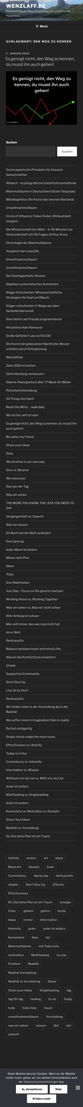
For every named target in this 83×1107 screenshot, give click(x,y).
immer (28, 920)
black (59, 858)
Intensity (14, 928)
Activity (13, 858)
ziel (68, 1025)
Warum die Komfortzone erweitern (31, 657)
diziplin (13, 884)
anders (31, 858)
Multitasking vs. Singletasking (27, 795)
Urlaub (11, 665)
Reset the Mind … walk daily (25, 407)
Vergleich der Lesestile (22, 251)
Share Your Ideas (18, 819)
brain (50, 867)
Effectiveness (18, 893)
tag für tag (15, 999)
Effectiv (58, 884)
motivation (16, 955)
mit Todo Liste (49, 946)
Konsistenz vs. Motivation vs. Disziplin (33, 811)
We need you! (15, 478)
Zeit (56, 1025)
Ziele (9, 453)
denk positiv (64, 876)
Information (48, 920)
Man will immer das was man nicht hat (33, 624)
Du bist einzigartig (19, 728)
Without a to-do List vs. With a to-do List (34, 778)
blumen (34, 867)
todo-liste (29, 1008)
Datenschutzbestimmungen (41, 1081)
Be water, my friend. (20, 437)
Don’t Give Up (15, 682)
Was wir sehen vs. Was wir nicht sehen (33, 607)
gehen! (28, 911)
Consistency (17, 876)
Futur (12, 911)
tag (68, 990)
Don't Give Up (35, 884)
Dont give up (15, 541)
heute (61, 911)
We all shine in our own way (25, 462)
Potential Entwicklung (21, 390)
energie (65, 902)
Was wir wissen (17, 525)
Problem (14, 964)
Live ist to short (17, 690)
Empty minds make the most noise (30, 737)
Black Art (14, 867)
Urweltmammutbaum (21, 208)
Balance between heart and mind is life (33, 649)
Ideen (10, 566)
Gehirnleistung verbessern (25, 374)
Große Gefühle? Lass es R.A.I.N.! (28, 336)
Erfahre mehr (42, 1098)
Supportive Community (22, 674)
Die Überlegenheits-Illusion (25, 276)
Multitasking (40, 955)
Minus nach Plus (17, 558)
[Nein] (78, 1088)
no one (61, 955)
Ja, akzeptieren (32, 1089)
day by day (41, 876)
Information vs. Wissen (22, 770)
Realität (33, 964)
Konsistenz (16, 937)
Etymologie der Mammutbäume (28, 243)
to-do (52, 999)
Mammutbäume (19, 946)
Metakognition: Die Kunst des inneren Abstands (40, 199)
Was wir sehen (16, 495)
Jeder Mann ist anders (21, 549)
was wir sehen (18, 1025)
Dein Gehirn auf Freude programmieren (34, 319)
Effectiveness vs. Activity (24, 745)
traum (48, 1008)
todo (11, 1008)
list (48, 937)
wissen (41, 1025)
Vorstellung (54, 1016)
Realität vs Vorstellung (24, 981)
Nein (58, 1089)
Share (52, 981)
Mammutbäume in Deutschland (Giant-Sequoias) (40, 191)
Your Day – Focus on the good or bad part (34, 591)
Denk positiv (15, 640)
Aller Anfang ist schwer (22, 616)
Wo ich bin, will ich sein (22, 415)
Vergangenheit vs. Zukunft (25, 516)
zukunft (13, 1034)
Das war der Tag (17, 486)
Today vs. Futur (16, 753)
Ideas (12, 920)
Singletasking (49, 990)
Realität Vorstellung (22, 973)
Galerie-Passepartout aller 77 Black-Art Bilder (38, 382)
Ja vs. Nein (13, 632)
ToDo (9, 574)
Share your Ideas (18, 445)
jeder (32, 928)
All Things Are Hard (20, 399)
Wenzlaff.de (26, 6)
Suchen (11, 142)
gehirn (45, 911)
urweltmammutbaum (23, 1016)
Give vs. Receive (17, 470)
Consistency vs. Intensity (24, 762)
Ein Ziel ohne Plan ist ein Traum (28, 836)
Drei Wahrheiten (18, 582)
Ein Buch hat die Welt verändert (28, 533)
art (46, 858)
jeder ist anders (54, 928)
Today (68, 999)
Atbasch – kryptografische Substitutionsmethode (41, 183)
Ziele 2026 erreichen (21, 365)
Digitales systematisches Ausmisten (32, 284)
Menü (44, 26)
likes (35, 937)
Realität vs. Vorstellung (22, 828)
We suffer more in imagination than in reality (37, 720)
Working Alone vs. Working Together (32, 599)
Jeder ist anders (17, 786)
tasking (35, 999)
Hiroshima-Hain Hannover (24, 327)
